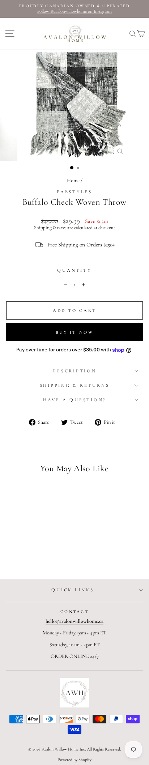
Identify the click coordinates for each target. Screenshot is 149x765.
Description (74, 371)
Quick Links (72, 590)
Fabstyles (74, 192)
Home (73, 180)
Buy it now (75, 332)
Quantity (74, 270)
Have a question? (74, 400)
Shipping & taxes (50, 228)
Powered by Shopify (74, 759)
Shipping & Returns (75, 385)
